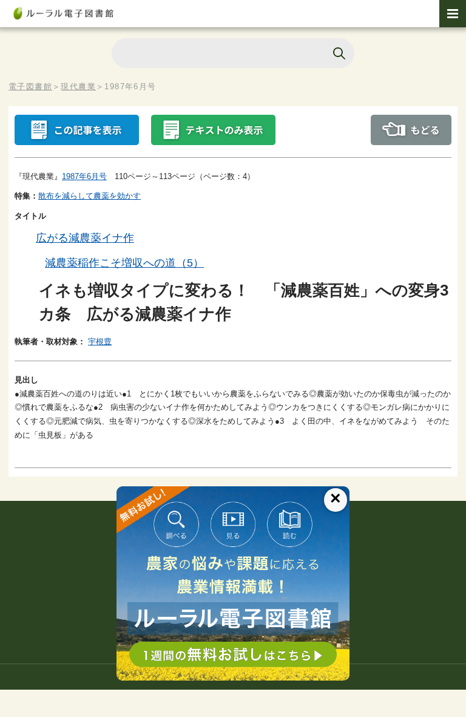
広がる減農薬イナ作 (85, 238)
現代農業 (78, 86)
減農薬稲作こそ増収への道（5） (124, 263)
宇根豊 (100, 341)
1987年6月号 (84, 176)
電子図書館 (30, 86)
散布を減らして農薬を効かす (89, 195)
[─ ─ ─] (452, 13)
